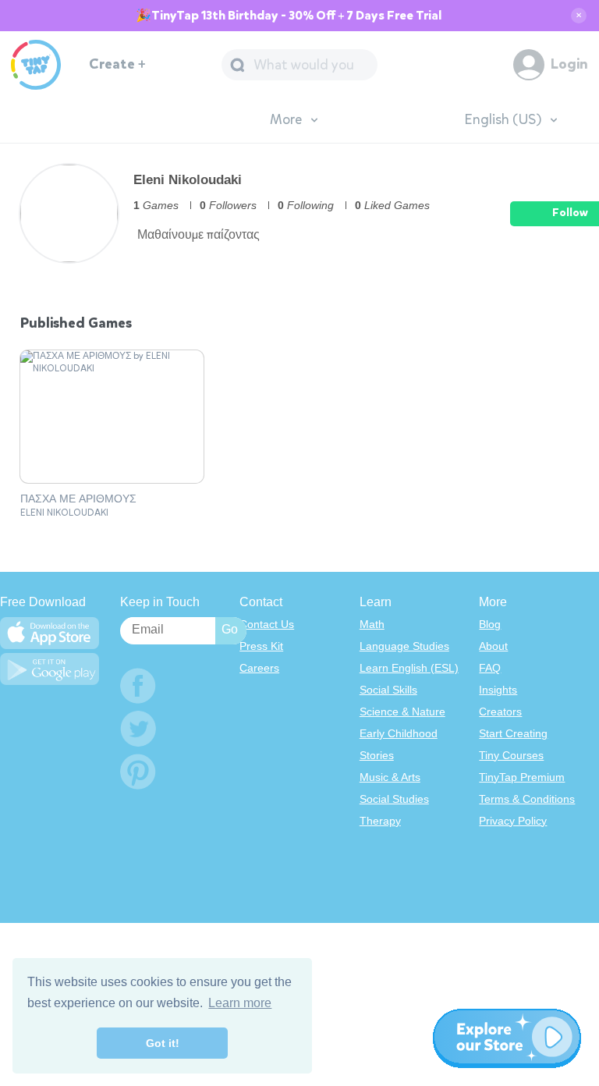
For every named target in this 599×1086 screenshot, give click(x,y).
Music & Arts (390, 777)
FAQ (490, 668)
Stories (377, 755)
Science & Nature (402, 711)
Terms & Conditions (527, 799)
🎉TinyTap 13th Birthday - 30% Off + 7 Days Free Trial (288, 15)
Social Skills (388, 689)
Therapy (380, 820)
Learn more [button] (239, 1003)
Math (372, 624)
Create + (117, 64)
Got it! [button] (162, 1043)
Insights (498, 689)
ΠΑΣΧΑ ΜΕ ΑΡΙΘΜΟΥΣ (78, 499)
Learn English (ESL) (409, 668)
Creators (500, 711)
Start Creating (513, 733)
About (493, 646)
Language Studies (404, 646)
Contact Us (266, 624)
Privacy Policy (513, 820)
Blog (490, 624)
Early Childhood (399, 733)
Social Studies (394, 799)
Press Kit (261, 646)
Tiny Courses (511, 755)
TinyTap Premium (522, 777)
